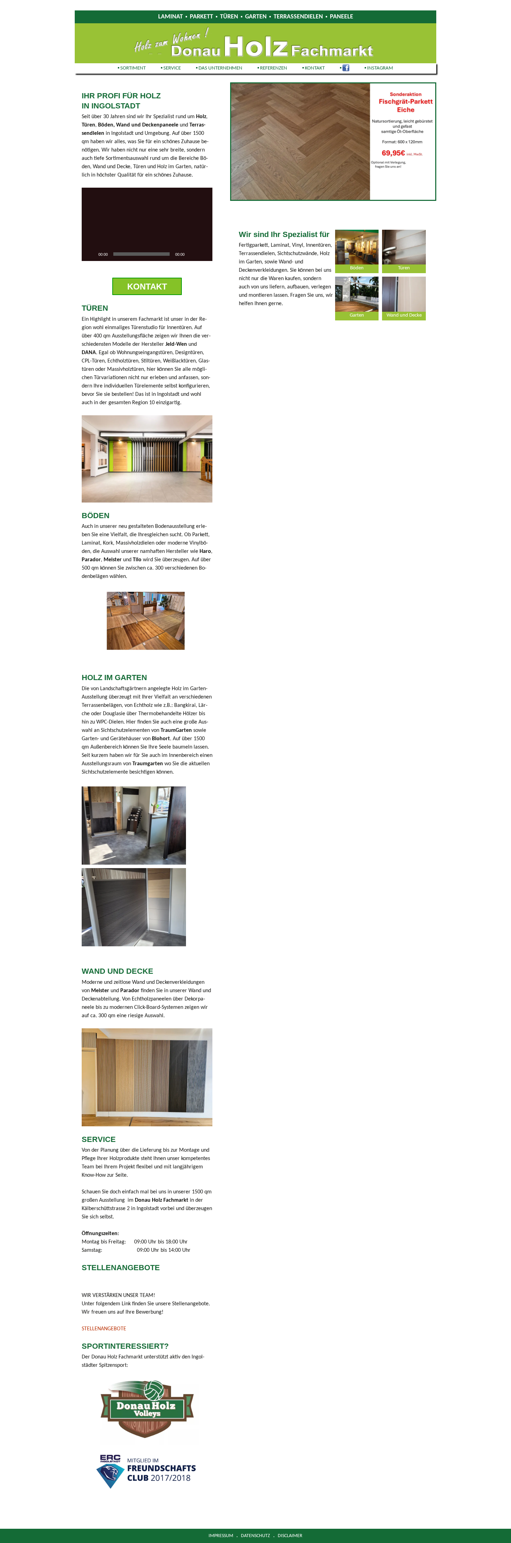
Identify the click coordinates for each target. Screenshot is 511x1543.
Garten (256, 17)
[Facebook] (344, 68)
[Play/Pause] (90, 254)
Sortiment (133, 68)
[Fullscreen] (203, 254)
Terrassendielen (298, 17)
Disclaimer (290, 1535)
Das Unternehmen (220, 68)
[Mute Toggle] (192, 254)
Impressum (221, 1535)
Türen (229, 17)
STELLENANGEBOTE (104, 1329)
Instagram (380, 68)
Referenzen (273, 68)
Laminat (170, 17)
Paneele (341, 17)
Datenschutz (255, 1535)
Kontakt (315, 68)
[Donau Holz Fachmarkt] (255, 43)
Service (172, 68)
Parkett (201, 17)
